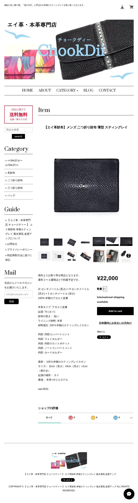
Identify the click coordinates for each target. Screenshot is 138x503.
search (18, 136)
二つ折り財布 (15, 180)
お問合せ (12, 243)
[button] (67, 90)
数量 (99, 288)
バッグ (11, 195)
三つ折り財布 (15, 187)
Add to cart (115, 311)
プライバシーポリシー (19, 249)
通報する (101, 332)
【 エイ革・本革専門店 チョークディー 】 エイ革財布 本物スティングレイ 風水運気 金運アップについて (19, 229)
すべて (49, 417)
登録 (11, 301)
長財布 (11, 172)
